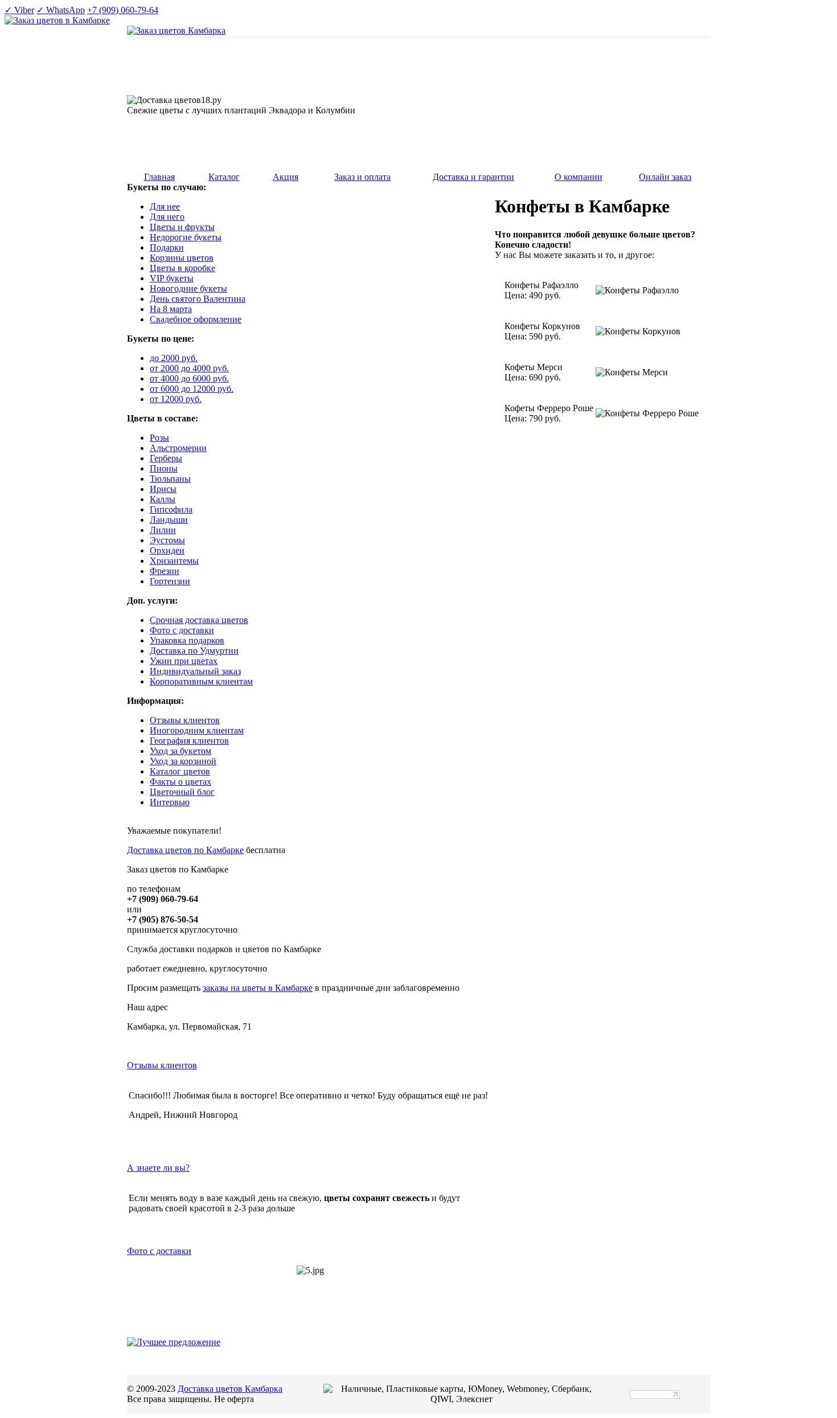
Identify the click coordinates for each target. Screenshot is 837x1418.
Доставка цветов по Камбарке (185, 850)
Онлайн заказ (665, 177)
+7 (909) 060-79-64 (122, 10)
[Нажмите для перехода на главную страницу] (176, 30)
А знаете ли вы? (158, 1168)
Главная (159, 177)
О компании (578, 177)
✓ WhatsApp (60, 10)
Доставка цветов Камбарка (230, 1389)
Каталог (224, 177)
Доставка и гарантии (473, 177)
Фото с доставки (159, 1251)
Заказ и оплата (362, 177)
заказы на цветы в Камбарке (258, 988)
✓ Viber (19, 10)
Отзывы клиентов (162, 1065)
